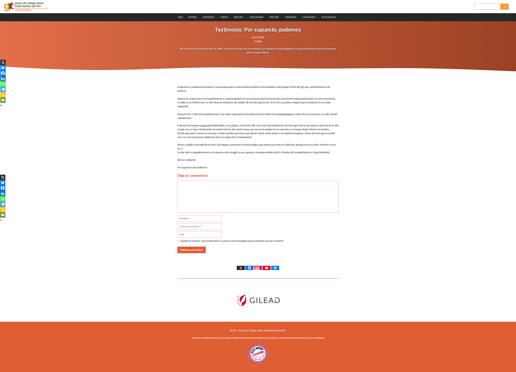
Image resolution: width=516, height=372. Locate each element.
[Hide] (1, 105)
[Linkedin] (3, 78)
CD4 (260, 102)
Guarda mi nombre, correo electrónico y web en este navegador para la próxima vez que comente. (232, 240)
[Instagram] (258, 268)
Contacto (197, 337)
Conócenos (290, 17)
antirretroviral (285, 114)
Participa (274, 17)
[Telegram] (3, 89)
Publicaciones (257, 17)
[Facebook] (3, 73)
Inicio (180, 17)
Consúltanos (308, 17)
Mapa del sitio (210, 337)
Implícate (238, 17)
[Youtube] (267, 268)
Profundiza (208, 17)
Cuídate (224, 17)
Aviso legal (225, 337)
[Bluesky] (3, 67)
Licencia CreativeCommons (293, 337)
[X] (3, 62)
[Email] (3, 100)
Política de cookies (267, 337)
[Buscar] (504, 6)
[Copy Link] (3, 94)
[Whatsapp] (3, 84)
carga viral (205, 125)
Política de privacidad (244, 337)
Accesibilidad (317, 337)
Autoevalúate (329, 17)
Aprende (192, 17)
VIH (302, 87)
